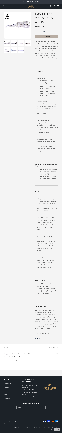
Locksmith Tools (8, 383)
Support (6, 394)
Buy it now (46, 37)
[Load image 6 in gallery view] (14, 50)
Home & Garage (8, 391)
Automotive (7, 387)
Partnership (7, 398)
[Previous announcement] (3, 2)
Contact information (46, 427)
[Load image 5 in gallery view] (7, 50)
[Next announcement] (59, 2)
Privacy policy (37, 427)
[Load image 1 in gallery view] (7, 43)
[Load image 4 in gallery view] (28, 43)
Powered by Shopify (28, 427)
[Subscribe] (43, 407)
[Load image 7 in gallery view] (21, 50)
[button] (3, 6)
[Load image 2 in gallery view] (14, 43)
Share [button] (38, 338)
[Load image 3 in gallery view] (21, 43)
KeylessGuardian (20, 427)
